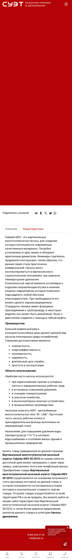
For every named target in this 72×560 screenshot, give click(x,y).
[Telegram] (50, 213)
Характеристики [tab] (33, 228)
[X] (46, 213)
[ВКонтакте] (36, 213)
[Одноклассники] (41, 213)
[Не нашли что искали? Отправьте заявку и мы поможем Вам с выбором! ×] (65, 544)
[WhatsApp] (55, 213)
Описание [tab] (11, 228)
